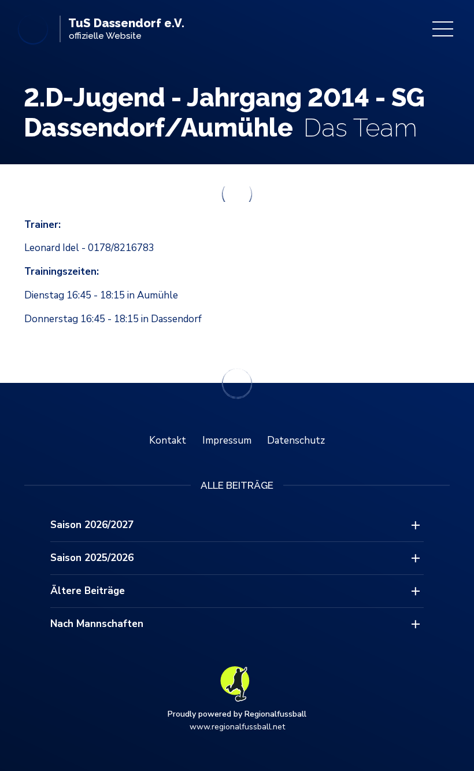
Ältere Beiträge (87, 590)
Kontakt (167, 440)
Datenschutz (296, 440)
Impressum (226, 440)
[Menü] (442, 29)
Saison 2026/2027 (92, 525)
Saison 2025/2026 (92, 558)
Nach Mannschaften (96, 623)
